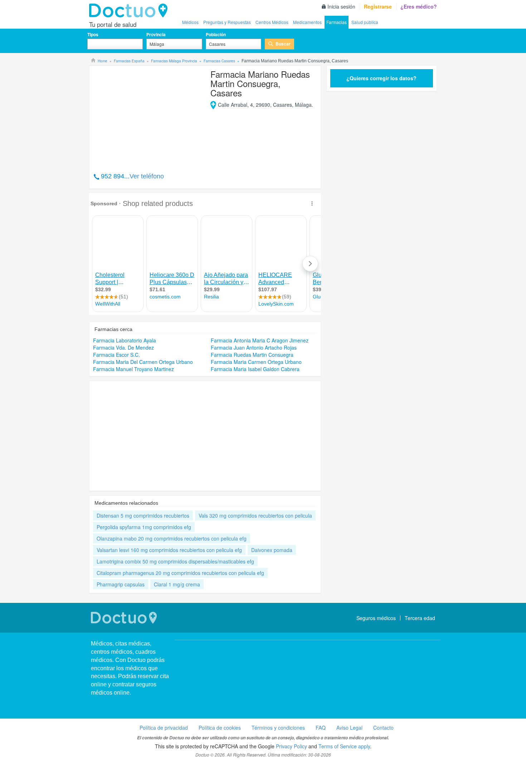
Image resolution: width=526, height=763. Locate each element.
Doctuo (130, 11)
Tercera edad (420, 618)
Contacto (383, 727)
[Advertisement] (147, 115)
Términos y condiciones (278, 727)
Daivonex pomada (271, 549)
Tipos (92, 34)
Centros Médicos (271, 22)
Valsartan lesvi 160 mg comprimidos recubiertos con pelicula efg (169, 549)
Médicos (190, 22)
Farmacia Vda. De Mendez (123, 347)
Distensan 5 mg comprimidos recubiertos (143, 515)
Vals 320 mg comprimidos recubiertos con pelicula (255, 515)
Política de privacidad (164, 727)
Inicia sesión (341, 6)
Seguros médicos (376, 618)
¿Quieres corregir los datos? (381, 78)
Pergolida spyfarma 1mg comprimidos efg (144, 527)
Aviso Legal (349, 727)
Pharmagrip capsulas (121, 584)
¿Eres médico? (418, 6)
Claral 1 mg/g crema (177, 584)
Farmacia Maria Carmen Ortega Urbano (256, 361)
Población (216, 34)
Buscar (283, 43)
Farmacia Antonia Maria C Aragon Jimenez (259, 340)
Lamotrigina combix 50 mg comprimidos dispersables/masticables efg (175, 561)
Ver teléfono (147, 176)
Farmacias (336, 22)
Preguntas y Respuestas (227, 22)
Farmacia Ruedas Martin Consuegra (252, 354)
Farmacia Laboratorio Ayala (124, 340)
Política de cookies (220, 727)
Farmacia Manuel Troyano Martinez (133, 369)
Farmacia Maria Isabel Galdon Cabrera (255, 369)
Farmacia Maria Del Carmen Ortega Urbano (143, 361)
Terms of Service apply (344, 746)
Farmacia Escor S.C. (116, 354)
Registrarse (378, 6)
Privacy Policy (291, 746)
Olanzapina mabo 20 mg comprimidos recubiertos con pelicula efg (172, 538)
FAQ (321, 727)
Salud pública (364, 22)
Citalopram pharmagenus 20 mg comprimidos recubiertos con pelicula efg (180, 572)
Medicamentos (307, 22)
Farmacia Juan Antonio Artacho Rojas (254, 347)
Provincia (156, 34)
